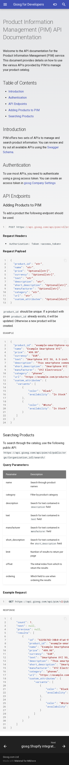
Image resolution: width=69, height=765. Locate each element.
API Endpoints (17, 104)
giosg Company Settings (40, 183)
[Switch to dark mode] (55, 4)
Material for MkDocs (25, 760)
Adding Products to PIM (24, 110)
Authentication (17, 97)
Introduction (16, 91)
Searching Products (21, 116)
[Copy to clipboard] (65, 227)
